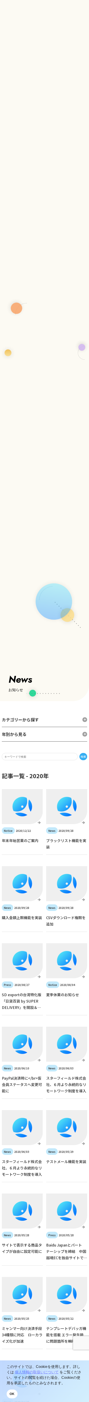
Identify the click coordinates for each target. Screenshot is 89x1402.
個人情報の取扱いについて (37, 1372)
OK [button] (12, 1394)
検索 (83, 756)
